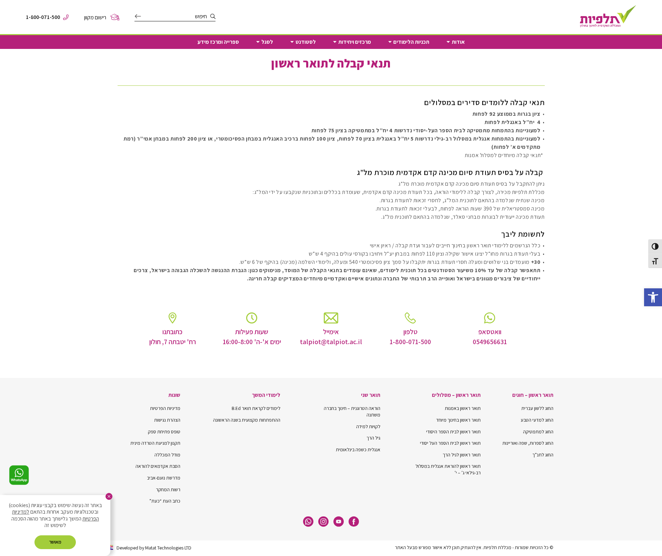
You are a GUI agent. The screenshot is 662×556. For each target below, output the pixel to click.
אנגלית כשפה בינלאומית (358, 449)
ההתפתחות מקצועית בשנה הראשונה (246, 420)
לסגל (267, 42)
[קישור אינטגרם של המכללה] (323, 521)
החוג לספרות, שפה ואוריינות (527, 443)
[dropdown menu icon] (448, 42)
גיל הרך (373, 438)
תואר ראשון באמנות (463, 408)
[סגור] (109, 496)
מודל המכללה (167, 455)
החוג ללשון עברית (537, 408)
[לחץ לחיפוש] (137, 16)
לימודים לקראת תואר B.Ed (256, 408)
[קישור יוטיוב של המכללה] (338, 521)
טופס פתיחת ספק (164, 432)
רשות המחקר (168, 489)
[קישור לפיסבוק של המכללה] (354, 521)
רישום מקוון (95, 17)
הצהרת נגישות (167, 420)
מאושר (55, 542)
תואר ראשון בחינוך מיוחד (458, 420)
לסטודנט (305, 42)
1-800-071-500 (43, 17)
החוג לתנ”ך (542, 455)
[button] (653, 297)
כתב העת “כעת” (164, 501)
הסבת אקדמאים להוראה (158, 466)
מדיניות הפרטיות (165, 408)
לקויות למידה (368, 426)
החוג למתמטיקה (538, 432)
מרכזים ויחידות (354, 42)
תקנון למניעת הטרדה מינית (155, 443)
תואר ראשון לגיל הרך (462, 455)
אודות (458, 42)
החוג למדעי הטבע (537, 420)
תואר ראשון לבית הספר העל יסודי (450, 443)
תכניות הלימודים (411, 42)
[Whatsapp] (308, 521)
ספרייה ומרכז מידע (218, 42)
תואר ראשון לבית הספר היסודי (453, 432)
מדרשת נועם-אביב (163, 478)
